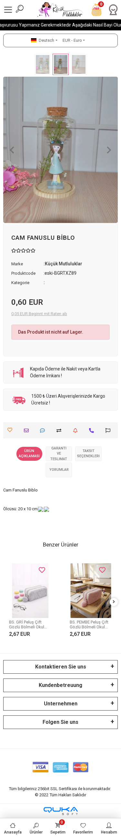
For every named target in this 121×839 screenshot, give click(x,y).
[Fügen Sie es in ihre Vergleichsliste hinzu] (60, 430)
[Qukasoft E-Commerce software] (61, 811)
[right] (113, 602)
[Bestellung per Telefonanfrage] (93, 430)
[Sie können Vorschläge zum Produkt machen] (109, 430)
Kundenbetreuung (60, 685)
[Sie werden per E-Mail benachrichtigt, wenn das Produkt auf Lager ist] (77, 430)
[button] (11, 150)
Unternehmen (60, 704)
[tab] (29, 454)
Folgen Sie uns (60, 722)
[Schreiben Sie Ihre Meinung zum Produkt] (44, 430)
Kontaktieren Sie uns (60, 667)
